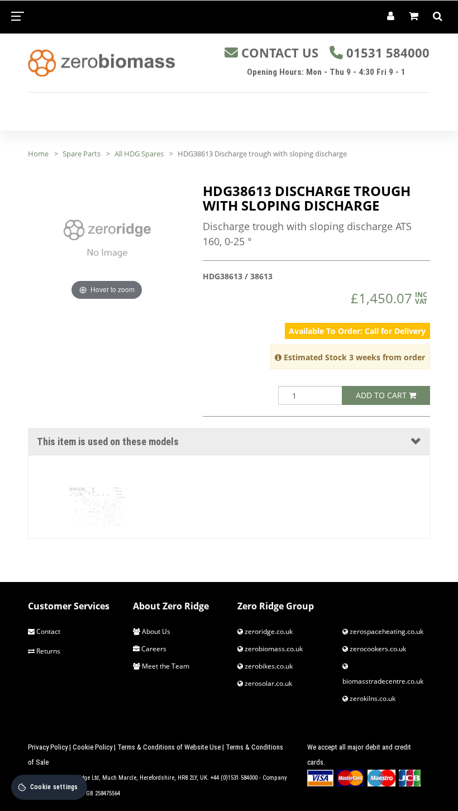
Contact (47, 631)
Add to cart (382, 395)
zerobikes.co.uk (268, 666)
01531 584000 (388, 52)
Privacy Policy (48, 747)
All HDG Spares (139, 154)
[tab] (229, 441)
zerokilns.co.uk (371, 698)
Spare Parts (82, 154)
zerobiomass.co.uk (273, 648)
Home (38, 154)
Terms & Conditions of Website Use (169, 747)
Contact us (279, 52)
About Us (155, 631)
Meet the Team (164, 666)
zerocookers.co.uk (377, 648)
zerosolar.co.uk (267, 683)
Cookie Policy (92, 747)
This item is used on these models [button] (108, 441)
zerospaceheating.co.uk (385, 631)
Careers (153, 648)
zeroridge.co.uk (268, 631)
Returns (47, 651)
